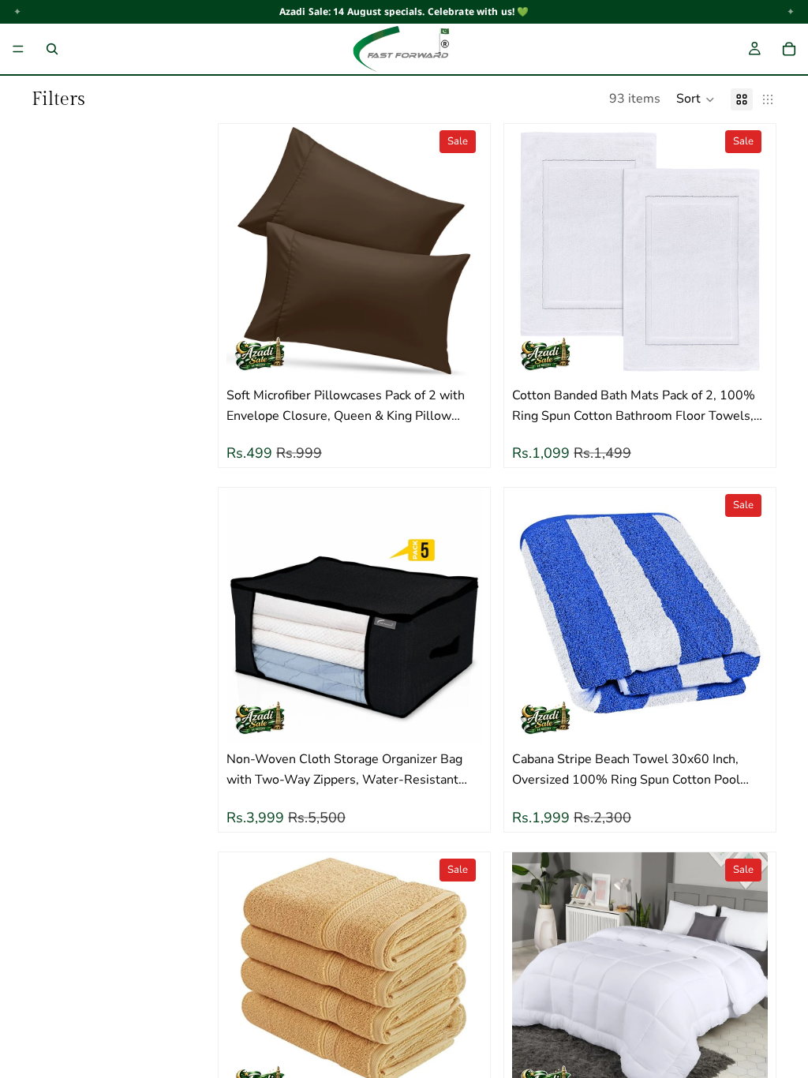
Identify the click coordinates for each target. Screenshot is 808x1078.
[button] (695, 99)
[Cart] (789, 49)
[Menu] (18, 49)
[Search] (52, 49)
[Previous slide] (250, 251)
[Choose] (457, 355)
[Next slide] (458, 251)
